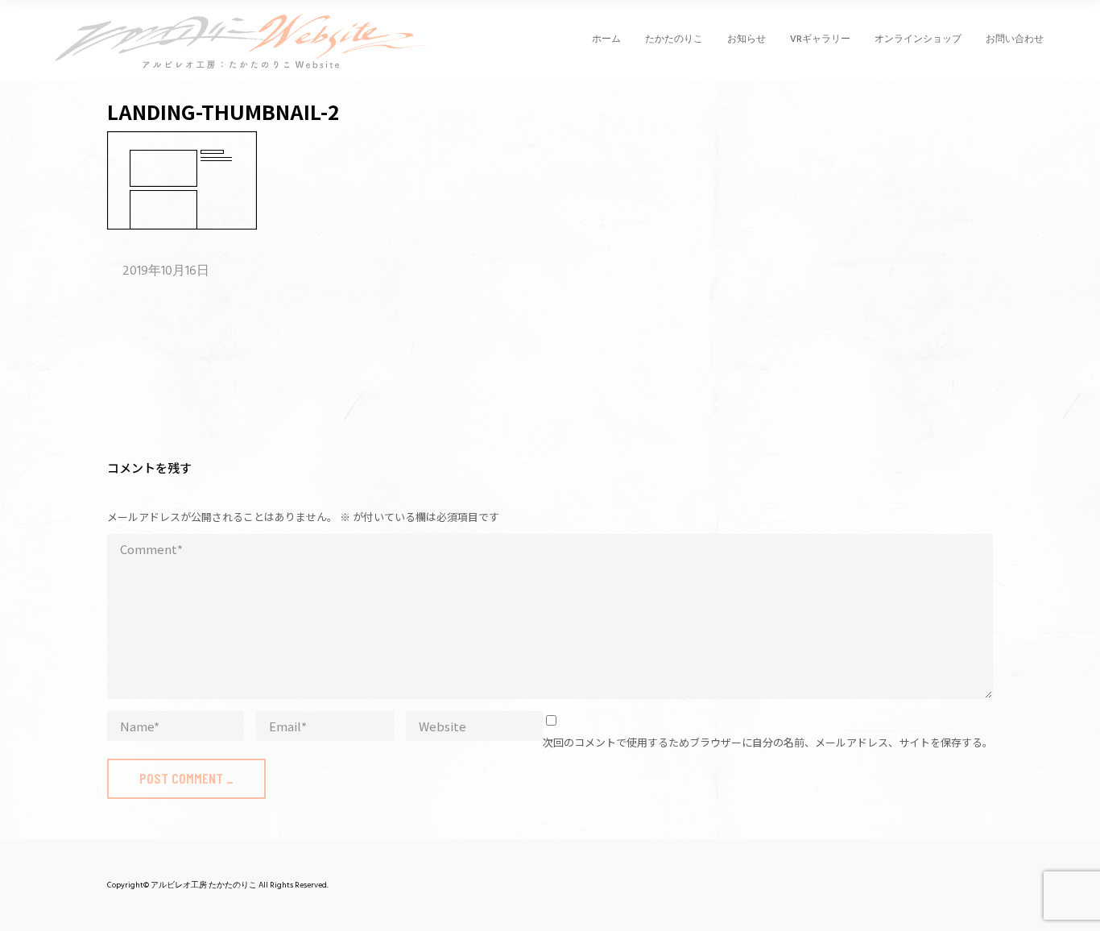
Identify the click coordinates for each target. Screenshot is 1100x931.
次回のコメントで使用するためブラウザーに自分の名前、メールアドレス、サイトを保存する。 (768, 742)
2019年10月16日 (165, 271)
